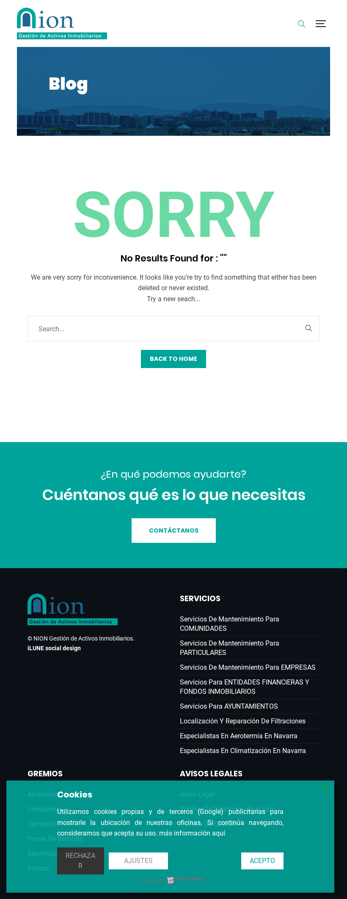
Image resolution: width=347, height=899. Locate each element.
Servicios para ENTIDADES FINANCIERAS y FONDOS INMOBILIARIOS (244, 687)
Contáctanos (173, 530)
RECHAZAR (80, 861)
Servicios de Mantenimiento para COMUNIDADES (229, 623)
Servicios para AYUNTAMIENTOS (229, 706)
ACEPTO (262, 861)
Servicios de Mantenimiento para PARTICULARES (229, 648)
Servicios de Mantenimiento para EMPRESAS (248, 667)
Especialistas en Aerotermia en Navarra (238, 736)
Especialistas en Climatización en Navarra (243, 751)
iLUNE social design (54, 648)
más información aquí (192, 833)
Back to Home (173, 359)
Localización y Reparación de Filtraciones (243, 721)
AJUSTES (138, 861)
